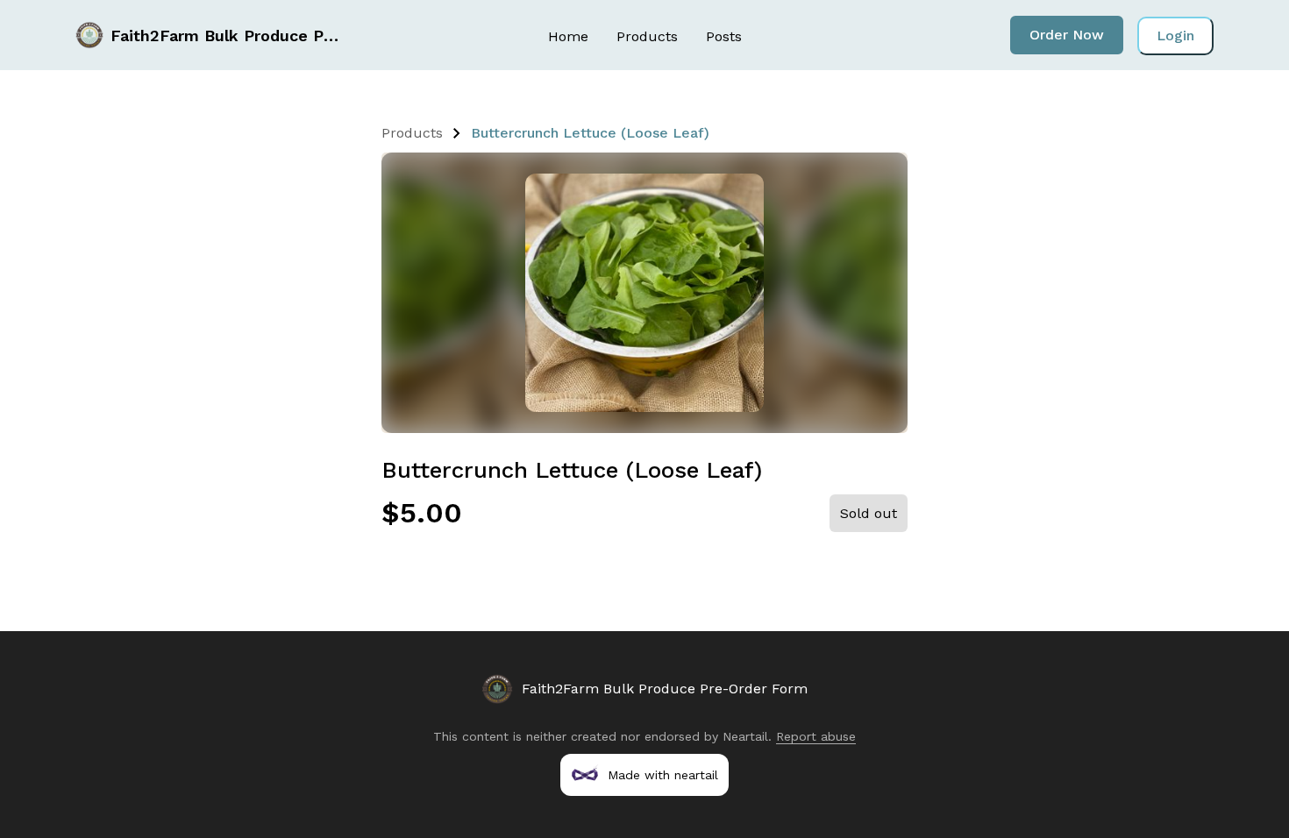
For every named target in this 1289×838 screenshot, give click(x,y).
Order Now (1066, 34)
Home (568, 36)
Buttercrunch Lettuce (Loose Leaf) (590, 132)
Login (1175, 35)
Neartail (745, 736)
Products (647, 36)
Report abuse (816, 736)
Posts (724, 36)
